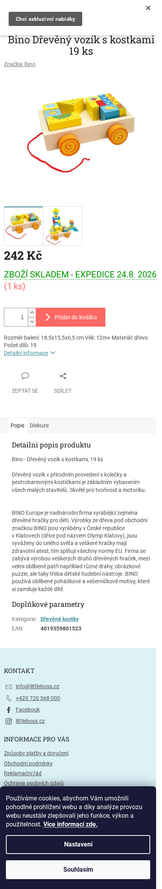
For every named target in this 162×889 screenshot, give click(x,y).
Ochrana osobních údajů (34, 783)
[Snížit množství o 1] (32, 321)
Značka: (19, 64)
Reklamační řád (23, 773)
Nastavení (78, 844)
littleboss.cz (30, 721)
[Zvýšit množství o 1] (32, 312)
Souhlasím (78, 869)
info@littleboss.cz (37, 686)
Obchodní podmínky (28, 763)
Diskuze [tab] (39, 425)
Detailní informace (26, 353)
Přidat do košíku (76, 317)
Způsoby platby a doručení (36, 753)
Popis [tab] (17, 425)
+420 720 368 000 (38, 698)
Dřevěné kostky (59, 619)
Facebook (28, 709)
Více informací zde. (70, 824)
